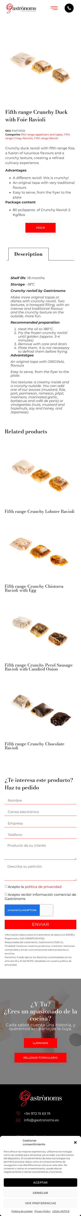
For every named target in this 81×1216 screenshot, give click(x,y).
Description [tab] (28, 254)
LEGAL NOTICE (61, 1211)
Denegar (40, 1193)
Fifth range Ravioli (46, 138)
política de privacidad (43, 887)
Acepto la (34, 887)
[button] (75, 1142)
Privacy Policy (42, 1211)
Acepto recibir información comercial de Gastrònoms (40, 897)
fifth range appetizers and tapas (42, 134)
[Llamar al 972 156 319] (69, 8)
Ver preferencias (40, 1203)
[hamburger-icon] (53, 8)
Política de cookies (22, 1211)
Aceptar (40, 1182)
